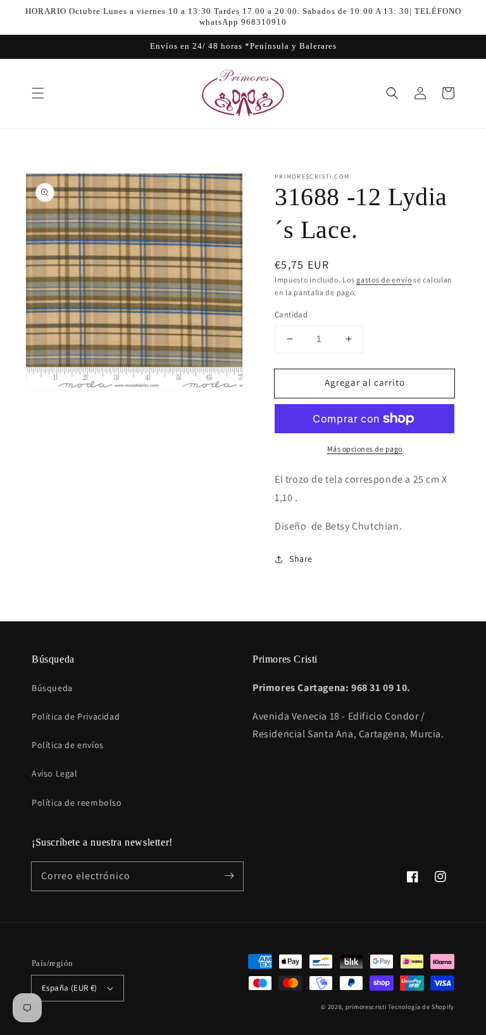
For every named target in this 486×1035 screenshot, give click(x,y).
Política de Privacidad (76, 716)
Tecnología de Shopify (421, 1007)
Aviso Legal (55, 773)
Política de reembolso (77, 802)
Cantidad (291, 314)
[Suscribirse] (229, 876)
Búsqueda (52, 688)
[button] (38, 93)
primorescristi (366, 1007)
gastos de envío (384, 279)
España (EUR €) (69, 987)
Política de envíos (68, 745)
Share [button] (301, 558)
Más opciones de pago (364, 449)
